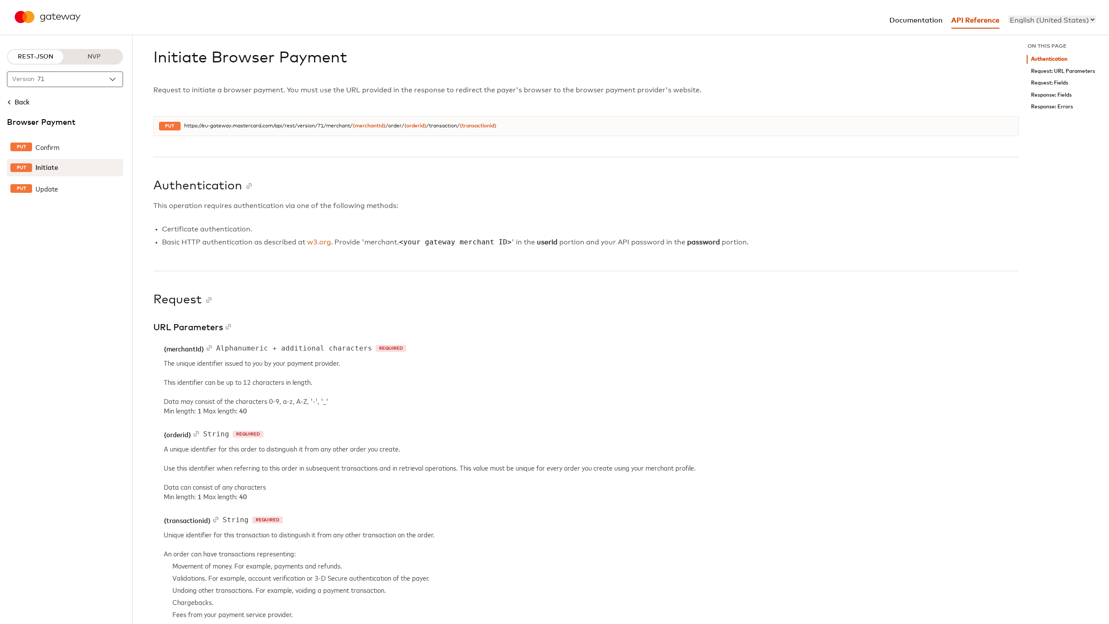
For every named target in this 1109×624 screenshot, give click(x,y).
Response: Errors (1052, 107)
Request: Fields (1049, 83)
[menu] (1052, 19)
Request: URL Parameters (1063, 71)
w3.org (319, 242)
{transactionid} (478, 126)
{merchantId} (369, 126)
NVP (94, 57)
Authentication (1049, 59)
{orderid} (415, 126)
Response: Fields (1051, 95)
